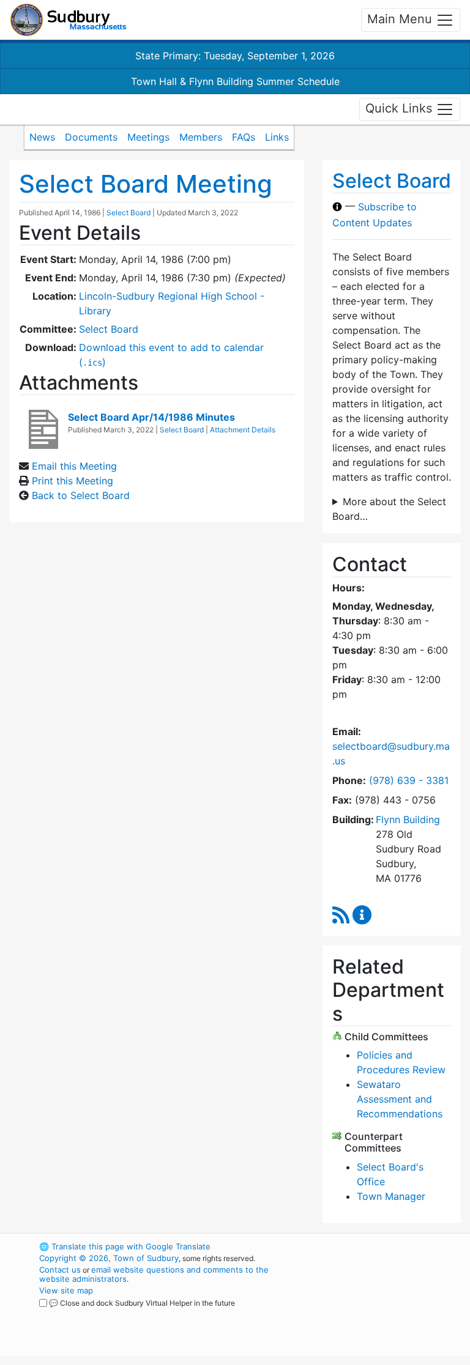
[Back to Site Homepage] (68, 20)
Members (200, 137)
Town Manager (391, 1196)
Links (277, 137)
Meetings (148, 137)
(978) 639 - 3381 (409, 780)
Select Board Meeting (145, 184)
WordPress (366, 1246)
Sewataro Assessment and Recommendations (399, 1099)
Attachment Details (242, 429)
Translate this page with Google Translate (125, 1246)
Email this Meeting (74, 466)
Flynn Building (408, 819)
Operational (388, 1314)
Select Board (128, 212)
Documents (91, 137)
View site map (66, 1290)
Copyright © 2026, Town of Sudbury (109, 1258)
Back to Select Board (81, 495)
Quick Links (400, 108)
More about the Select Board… (389, 508)
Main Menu (401, 19)
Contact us (60, 1269)
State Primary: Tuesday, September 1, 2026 (235, 56)
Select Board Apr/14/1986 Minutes (151, 417)
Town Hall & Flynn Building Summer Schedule (235, 81)
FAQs (243, 137)
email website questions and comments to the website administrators (154, 1274)
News (42, 137)
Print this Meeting (72, 481)
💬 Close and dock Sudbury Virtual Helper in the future (142, 1303)
